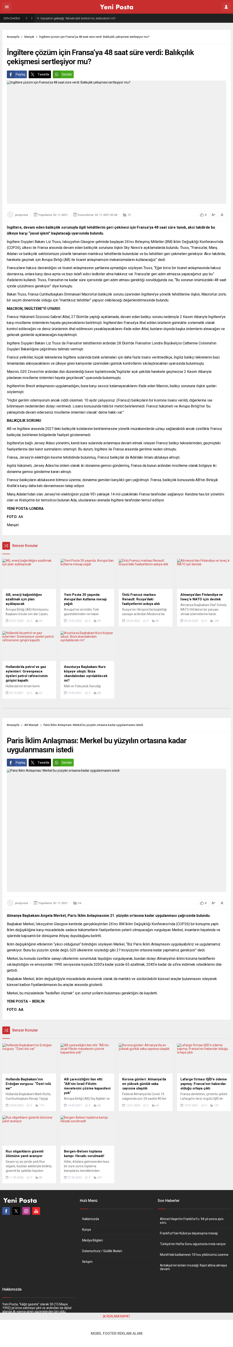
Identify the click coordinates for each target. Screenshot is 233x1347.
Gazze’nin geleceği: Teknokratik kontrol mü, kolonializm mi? (78, 18)
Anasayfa (13, 36)
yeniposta (21, 215)
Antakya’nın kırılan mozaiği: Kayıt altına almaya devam (193, 1267)
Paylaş (20, 74)
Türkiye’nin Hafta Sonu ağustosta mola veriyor (193, 1244)
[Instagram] (26, 1211)
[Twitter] (16, 1211)
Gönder (67, 74)
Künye (86, 1229)
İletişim (87, 1262)
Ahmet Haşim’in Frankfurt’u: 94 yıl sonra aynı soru (191, 1220)
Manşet (29, 36)
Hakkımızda (90, 1219)
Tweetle (43, 74)
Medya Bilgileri (92, 1240)
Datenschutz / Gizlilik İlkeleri (102, 1251)
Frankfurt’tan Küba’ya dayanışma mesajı (189, 1233)
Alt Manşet (31, 725)
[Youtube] (36, 1211)
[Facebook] (6, 1211)
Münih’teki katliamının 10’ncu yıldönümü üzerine (194, 1254)
